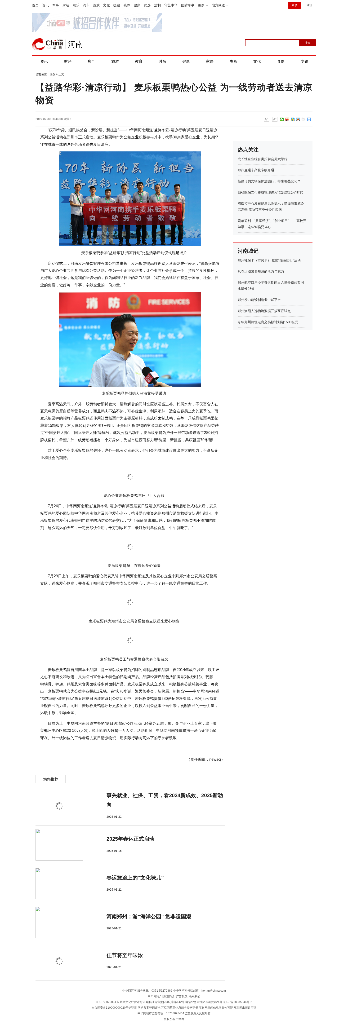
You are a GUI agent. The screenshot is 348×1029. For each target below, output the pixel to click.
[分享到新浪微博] (287, 119)
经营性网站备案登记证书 (145, 1007)
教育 (139, 61)
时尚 (162, 61)
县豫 (281, 61)
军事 (55, 5)
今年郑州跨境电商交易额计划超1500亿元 (268, 322)
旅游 (115, 61)
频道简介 (169, 996)
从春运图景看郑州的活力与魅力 (261, 271)
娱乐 (76, 5)
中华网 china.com (47, 44)
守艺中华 (171, 5)
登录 (294, 5)
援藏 (116, 5)
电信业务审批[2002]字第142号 (165, 1002)
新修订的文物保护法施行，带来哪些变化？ (269, 181)
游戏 (96, 5)
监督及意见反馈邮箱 (197, 1013)
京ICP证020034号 (107, 1002)
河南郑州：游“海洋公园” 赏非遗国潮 (149, 916)
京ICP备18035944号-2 (237, 1002)
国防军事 (187, 5)
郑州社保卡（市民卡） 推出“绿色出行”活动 (269, 260)
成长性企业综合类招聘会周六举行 (262, 159)
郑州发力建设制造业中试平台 (259, 300)
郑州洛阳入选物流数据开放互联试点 (264, 311)
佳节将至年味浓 (125, 955)
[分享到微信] (282, 119)
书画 (233, 61)
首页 (35, 5)
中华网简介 (155, 996)
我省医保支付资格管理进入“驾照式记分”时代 (270, 192)
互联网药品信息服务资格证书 (179, 1007)
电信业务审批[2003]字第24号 (203, 1002)
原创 (52, 74)
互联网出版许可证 (245, 1007)
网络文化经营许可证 (132, 1002)
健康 (137, 5)
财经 (65, 5)
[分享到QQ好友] (298, 119)
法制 (157, 5)
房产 (91, 61)
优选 (147, 5)
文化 (106, 5)
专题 (304, 61)
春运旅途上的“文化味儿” (135, 878)
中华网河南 (129, 990)
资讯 (45, 5)
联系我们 (194, 996)
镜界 (127, 5)
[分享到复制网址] (304, 119)
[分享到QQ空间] (293, 119)
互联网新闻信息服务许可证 (216, 1007)
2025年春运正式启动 (130, 839)
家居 (210, 61)
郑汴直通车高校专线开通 (256, 170)
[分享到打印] (309, 119)
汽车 (86, 5)
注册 (309, 5)
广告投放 (181, 996)
